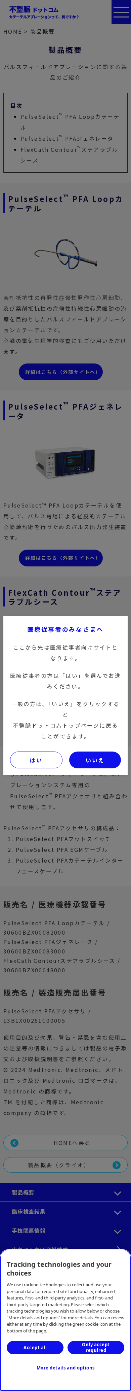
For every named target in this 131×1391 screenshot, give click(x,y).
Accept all (35, 1348)
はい (36, 760)
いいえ (95, 760)
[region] (65, 1320)
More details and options (66, 1368)
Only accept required (96, 1347)
